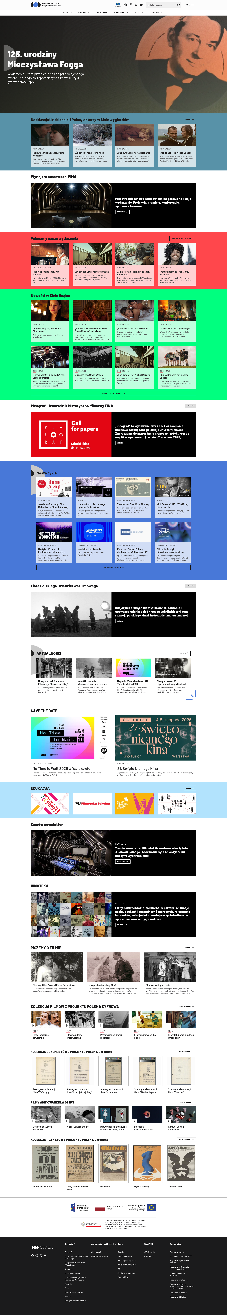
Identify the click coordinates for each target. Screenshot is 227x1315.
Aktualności (96, 1252)
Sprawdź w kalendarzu (181, 238)
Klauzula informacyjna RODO (181, 1256)
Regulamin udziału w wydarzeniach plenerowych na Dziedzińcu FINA (182, 1286)
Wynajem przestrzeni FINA (75, 1300)
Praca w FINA (123, 1277)
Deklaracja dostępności (127, 1260)
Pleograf (68, 1252)
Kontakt (121, 1252)
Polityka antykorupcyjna (127, 1264)
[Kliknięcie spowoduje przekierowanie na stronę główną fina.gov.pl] (46, 5)
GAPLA (138, 13)
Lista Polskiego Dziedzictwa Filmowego (76, 1257)
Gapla (67, 1288)
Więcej (188, 119)
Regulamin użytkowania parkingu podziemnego (179, 1268)
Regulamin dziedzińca (178, 1293)
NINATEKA (82, 13)
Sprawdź (121, 212)
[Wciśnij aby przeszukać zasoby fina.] (178, 5)
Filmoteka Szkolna (72, 1273)
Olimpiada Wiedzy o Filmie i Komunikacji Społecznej (75, 1278)
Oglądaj (120, 925)
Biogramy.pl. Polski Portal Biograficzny (75, 1264)
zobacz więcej (185, 1052)
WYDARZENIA (102, 13)
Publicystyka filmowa (99, 1256)
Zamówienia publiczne (126, 1273)
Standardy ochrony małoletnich (177, 1274)
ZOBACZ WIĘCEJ (185, 1006)
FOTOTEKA (155, 13)
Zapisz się (121, 861)
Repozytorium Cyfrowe (74, 1292)
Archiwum (69, 1269)
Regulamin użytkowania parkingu (179, 1261)
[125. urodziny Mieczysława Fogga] (113, 64)
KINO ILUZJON (119, 13)
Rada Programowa (125, 1256)
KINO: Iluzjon (149, 1256)
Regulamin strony (177, 1252)
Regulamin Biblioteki (178, 1297)
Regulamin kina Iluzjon (179, 1280)
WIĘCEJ (188, 948)
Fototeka (68, 1284)
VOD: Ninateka (149, 1252)
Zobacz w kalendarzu (112, 568)
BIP (119, 1269)
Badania (68, 1296)
